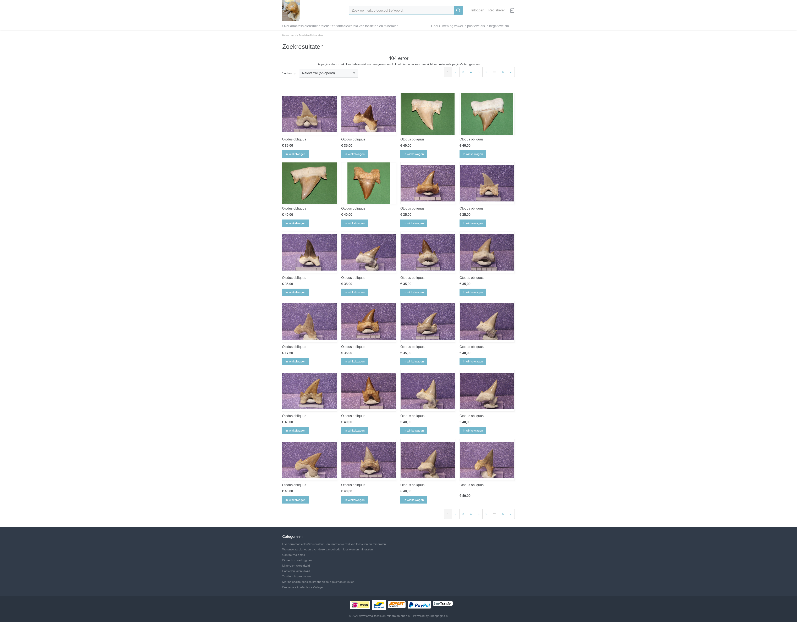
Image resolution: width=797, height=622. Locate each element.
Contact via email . (294, 554)
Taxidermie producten (296, 576)
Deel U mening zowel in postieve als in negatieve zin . (471, 26)
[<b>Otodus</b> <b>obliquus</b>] (309, 114)
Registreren (497, 10)
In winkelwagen (295, 154)
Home (285, 35)
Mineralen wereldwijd (296, 565)
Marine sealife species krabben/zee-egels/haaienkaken (318, 581)
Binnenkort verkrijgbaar (297, 560)
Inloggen (477, 10)
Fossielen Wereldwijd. (296, 571)
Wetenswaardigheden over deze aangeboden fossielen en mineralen (327, 549)
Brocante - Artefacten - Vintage (302, 587)
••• (494, 72)
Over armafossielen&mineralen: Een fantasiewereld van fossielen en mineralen (340, 26)
